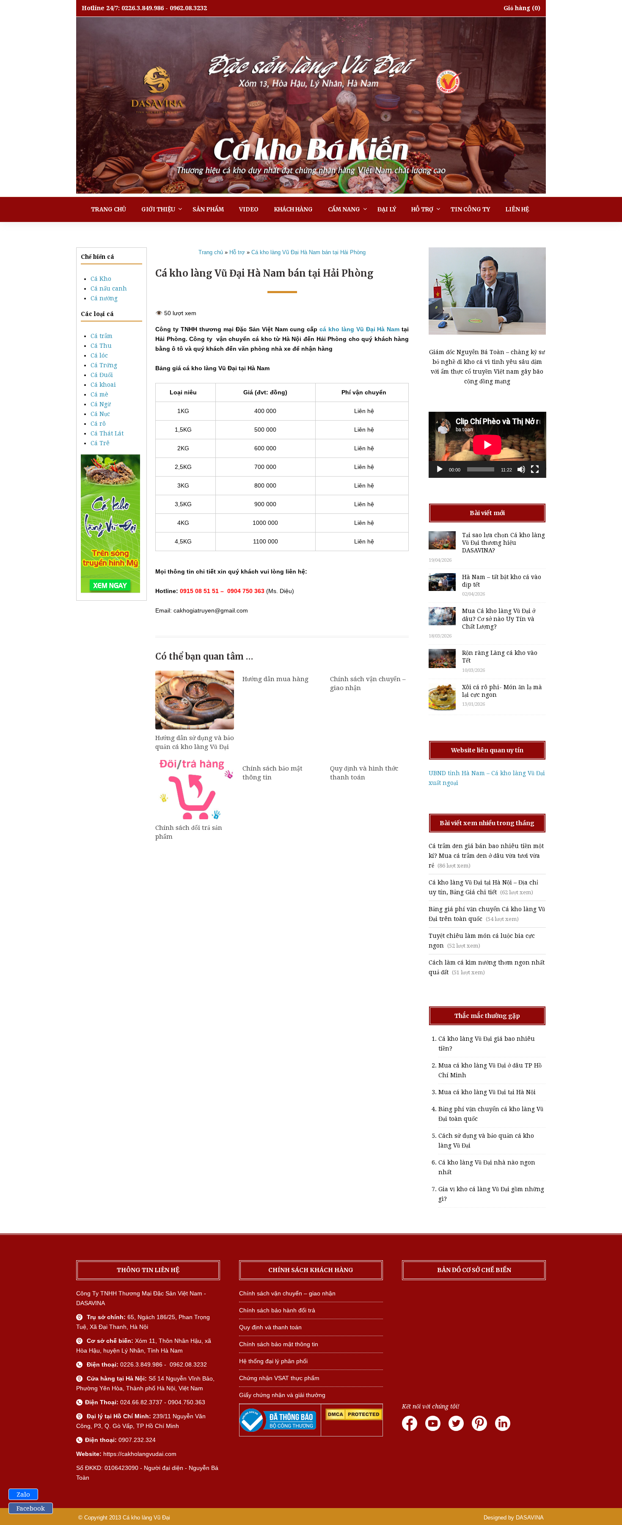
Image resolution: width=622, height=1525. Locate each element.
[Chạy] (439, 469)
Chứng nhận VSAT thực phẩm (279, 1378)
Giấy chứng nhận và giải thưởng (282, 1395)
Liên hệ (517, 209)
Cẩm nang (344, 209)
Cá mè (99, 394)
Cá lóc (99, 355)
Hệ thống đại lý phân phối (273, 1361)
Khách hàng (293, 209)
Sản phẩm (208, 209)
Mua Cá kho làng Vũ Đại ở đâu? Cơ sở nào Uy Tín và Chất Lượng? (498, 618)
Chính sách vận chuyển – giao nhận (287, 1293)
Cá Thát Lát (107, 433)
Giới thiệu (158, 209)
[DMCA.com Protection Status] (354, 1418)
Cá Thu (101, 345)
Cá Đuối (102, 375)
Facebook (31, 1508)
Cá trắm (102, 336)
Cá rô (98, 423)
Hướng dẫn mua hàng (275, 679)
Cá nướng (104, 298)
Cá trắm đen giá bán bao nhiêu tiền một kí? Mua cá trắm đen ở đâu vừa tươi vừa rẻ (486, 856)
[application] (487, 445)
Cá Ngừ (101, 404)
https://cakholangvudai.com (139, 1453)
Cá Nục (100, 413)
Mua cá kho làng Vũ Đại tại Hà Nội (487, 1092)
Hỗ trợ (422, 209)
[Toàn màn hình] (535, 469)
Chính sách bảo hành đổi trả (277, 1310)
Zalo (23, 1494)
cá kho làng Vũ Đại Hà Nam (359, 329)
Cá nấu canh (109, 288)
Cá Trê (100, 443)
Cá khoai (103, 384)
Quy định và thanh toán (270, 1327)
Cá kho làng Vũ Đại (146, 1517)
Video (249, 209)
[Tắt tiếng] (521, 469)
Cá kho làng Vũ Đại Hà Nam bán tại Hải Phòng (308, 252)
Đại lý (386, 209)
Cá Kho (101, 278)
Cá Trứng (104, 365)
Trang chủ (108, 209)
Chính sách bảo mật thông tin (278, 1344)
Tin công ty (470, 209)
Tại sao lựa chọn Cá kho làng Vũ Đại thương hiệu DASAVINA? (503, 543)
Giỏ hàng (517, 8)
